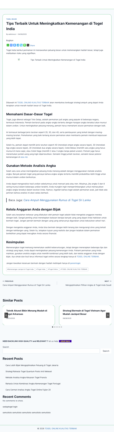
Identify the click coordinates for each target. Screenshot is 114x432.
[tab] (52, 327)
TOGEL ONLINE (11, 19)
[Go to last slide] (6, 315)
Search (6, 347)
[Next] (108, 315)
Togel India (40, 269)
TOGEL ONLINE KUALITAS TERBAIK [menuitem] (33, 102)
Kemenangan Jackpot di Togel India (20, 269)
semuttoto (7, 412)
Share (32, 45)
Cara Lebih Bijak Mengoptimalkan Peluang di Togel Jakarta (32, 365)
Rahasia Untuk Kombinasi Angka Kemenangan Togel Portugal (33, 384)
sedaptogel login (10, 407)
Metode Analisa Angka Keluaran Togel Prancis (26, 377)
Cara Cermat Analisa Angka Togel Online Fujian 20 (28, 390)
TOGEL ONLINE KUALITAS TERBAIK (74, 269)
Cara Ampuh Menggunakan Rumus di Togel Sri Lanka (57, 200)
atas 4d (24, 157)
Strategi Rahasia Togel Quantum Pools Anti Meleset (29, 371)
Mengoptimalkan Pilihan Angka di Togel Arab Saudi (88, 283)
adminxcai (12, 34)
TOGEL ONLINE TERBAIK (88, 256)
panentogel (75, 263)
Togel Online (53, 269)
